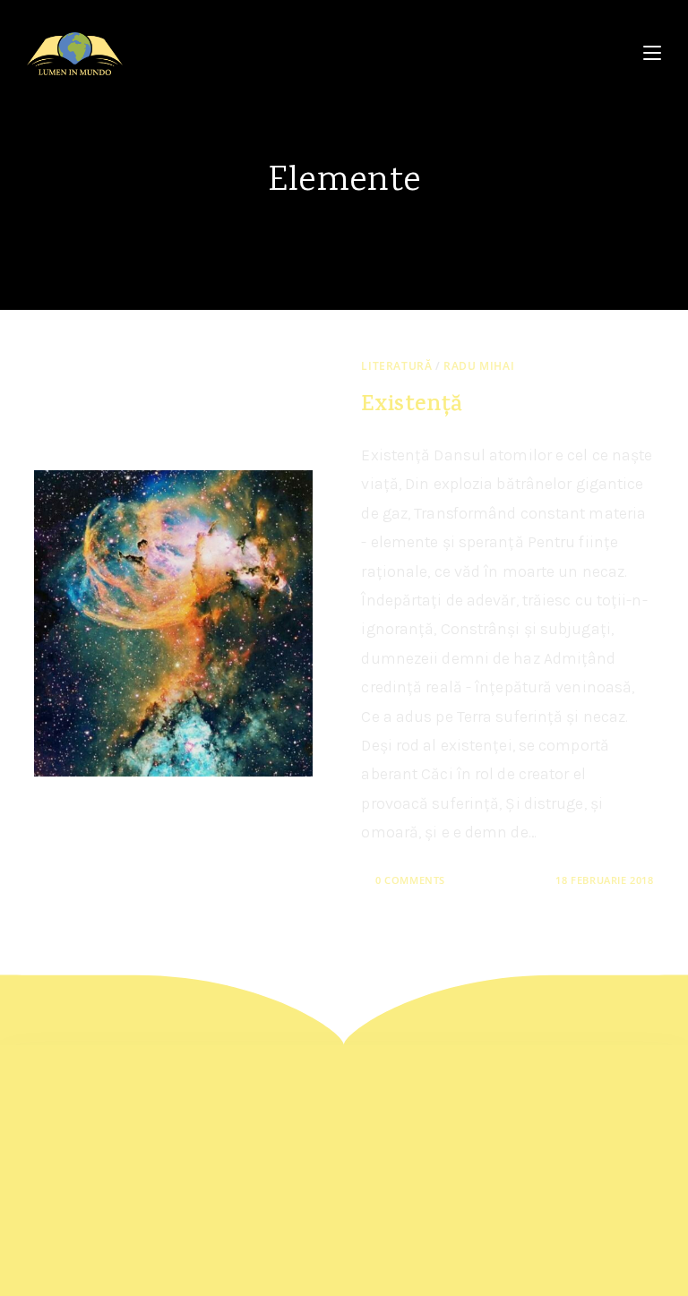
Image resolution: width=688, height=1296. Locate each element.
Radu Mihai (478, 365)
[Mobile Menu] (652, 53)
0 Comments (410, 880)
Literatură (396, 365)
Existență (411, 406)
